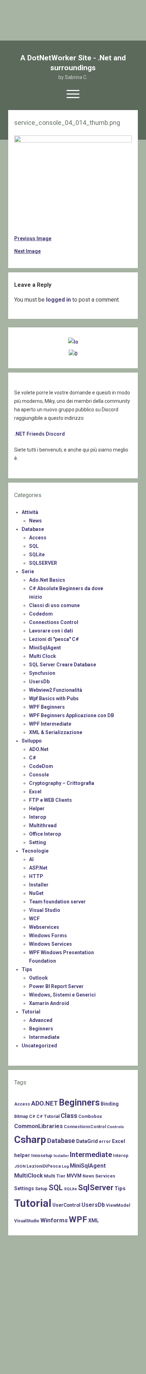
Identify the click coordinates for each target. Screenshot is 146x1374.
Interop (37, 817)
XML (93, 1220)
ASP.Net (38, 868)
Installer (39, 885)
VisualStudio (26, 1220)
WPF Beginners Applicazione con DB (71, 715)
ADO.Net (39, 749)
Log (65, 1166)
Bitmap (21, 1116)
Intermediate (44, 1037)
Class (69, 1116)
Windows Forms (48, 935)
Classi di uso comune (54, 605)
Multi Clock (42, 656)
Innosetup (41, 1155)
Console (39, 774)
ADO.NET (44, 1103)
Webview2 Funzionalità (55, 690)
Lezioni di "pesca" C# (54, 639)
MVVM (74, 1176)
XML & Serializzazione (55, 732)
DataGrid (87, 1141)
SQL (34, 546)
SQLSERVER (43, 563)
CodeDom (41, 766)
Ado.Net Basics (47, 580)
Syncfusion (42, 673)
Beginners (41, 1028)
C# (32, 758)
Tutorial (31, 1012)
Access (37, 537)
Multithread (43, 825)
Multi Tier (55, 1176)
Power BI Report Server (56, 986)
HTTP (36, 876)
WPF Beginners (47, 707)
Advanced (40, 1020)
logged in (58, 299)
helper (22, 1155)
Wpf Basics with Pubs (54, 698)
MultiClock (28, 1175)
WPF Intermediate (50, 724)
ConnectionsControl (85, 1126)
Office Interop (45, 834)
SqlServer (95, 1187)
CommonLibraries (38, 1126)
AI (31, 859)
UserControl (66, 1205)
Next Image (27, 251)
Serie (28, 571)
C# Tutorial (48, 1116)
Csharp (30, 1139)
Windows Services (50, 944)
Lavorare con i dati (51, 631)
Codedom (41, 614)
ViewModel (118, 1205)
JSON (20, 1166)
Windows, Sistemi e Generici (62, 995)
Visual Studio (44, 910)
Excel (35, 791)
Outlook (38, 978)
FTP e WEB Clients (50, 800)
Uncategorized (39, 1045)
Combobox (90, 1116)
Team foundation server (57, 901)
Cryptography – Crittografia (61, 783)
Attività (30, 512)
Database (33, 529)
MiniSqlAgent (45, 647)
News (35, 520)
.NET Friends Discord (39, 434)
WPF (78, 1219)
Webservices (44, 927)
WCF (34, 918)
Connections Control (53, 622)
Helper (37, 808)
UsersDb (39, 681)
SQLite (37, 554)
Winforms (54, 1220)
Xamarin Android (49, 1003)
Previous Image (32, 238)
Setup (41, 1188)
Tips (27, 969)
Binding (110, 1104)
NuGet (36, 893)
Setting (37, 842)
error (105, 1141)
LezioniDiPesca (44, 1166)
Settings (24, 1188)
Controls (115, 1126)
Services (105, 1176)
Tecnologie (35, 851)
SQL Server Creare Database (62, 664)
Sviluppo (32, 741)
